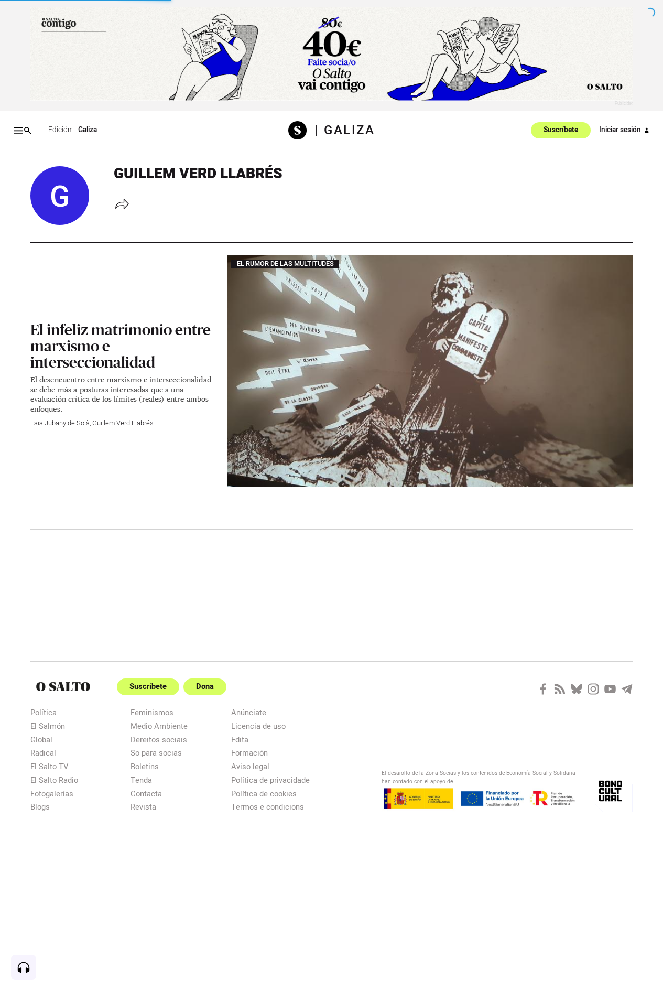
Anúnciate (248, 712)
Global (41, 740)
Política (43, 712)
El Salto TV (49, 766)
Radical (43, 753)
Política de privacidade (270, 780)
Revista (143, 807)
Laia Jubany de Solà (60, 423)
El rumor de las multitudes (285, 264)
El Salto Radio (54, 780)
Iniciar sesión (620, 130)
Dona (205, 686)
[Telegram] (627, 689)
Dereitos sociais (159, 740)
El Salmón (47, 726)
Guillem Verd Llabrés (122, 423)
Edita (239, 740)
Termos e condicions (267, 807)
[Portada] (301, 130)
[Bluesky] (576, 689)
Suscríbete (561, 130)
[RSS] (559, 689)
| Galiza (345, 130)
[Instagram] (593, 689)
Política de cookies (264, 794)
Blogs (40, 807)
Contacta (146, 794)
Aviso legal (250, 766)
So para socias (156, 753)
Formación (249, 753)
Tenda (141, 780)
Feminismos (152, 712)
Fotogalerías (51, 794)
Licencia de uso (258, 726)
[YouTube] (610, 689)
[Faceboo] (543, 689)
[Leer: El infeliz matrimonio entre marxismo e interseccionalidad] (430, 371)
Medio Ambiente (159, 726)
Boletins (145, 766)
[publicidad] (331, 54)
